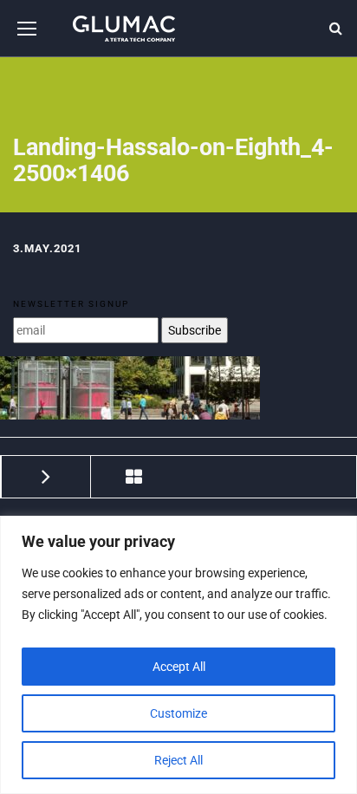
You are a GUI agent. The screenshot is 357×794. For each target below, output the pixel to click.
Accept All (179, 667)
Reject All (178, 760)
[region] (178, 655)
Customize (178, 713)
